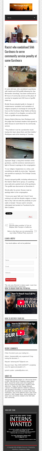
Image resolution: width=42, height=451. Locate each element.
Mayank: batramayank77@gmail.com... (17, 361)
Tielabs (28, 449)
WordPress (15, 449)
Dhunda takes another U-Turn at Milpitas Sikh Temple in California (20, 225)
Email (7, 266)
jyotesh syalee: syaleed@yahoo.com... (17, 370)
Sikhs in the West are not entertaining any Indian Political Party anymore (20, 231)
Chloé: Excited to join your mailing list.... (17, 353)
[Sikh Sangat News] (21, 9)
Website (7, 272)
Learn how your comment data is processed (21, 286)
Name (7, 260)
